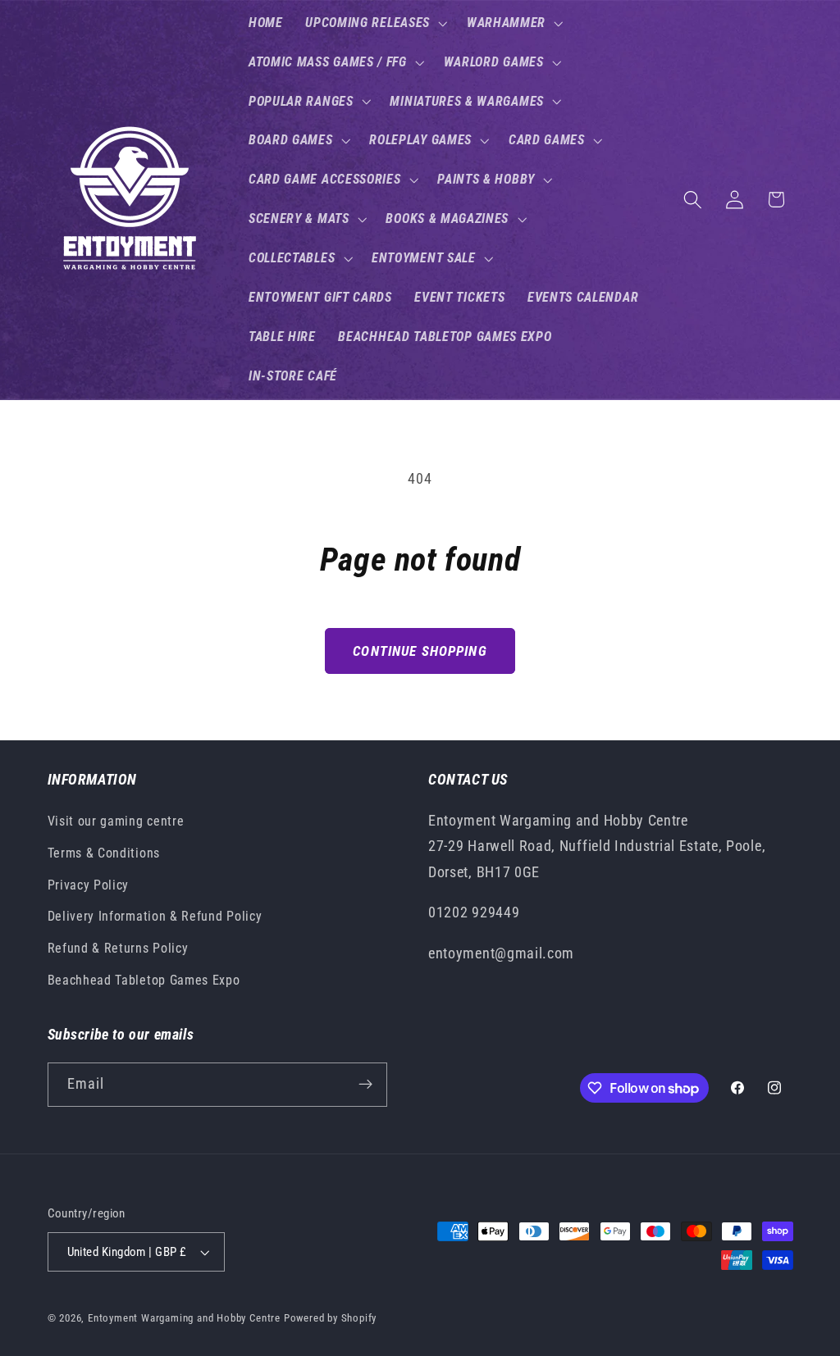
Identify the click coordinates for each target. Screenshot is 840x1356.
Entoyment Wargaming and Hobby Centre (184, 1318)
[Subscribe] (365, 1085)
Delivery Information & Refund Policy (155, 916)
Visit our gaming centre (116, 821)
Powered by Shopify (330, 1318)
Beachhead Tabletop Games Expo (144, 980)
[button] (374, 23)
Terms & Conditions (104, 853)
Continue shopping (420, 651)
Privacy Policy (89, 885)
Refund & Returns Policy (118, 948)
